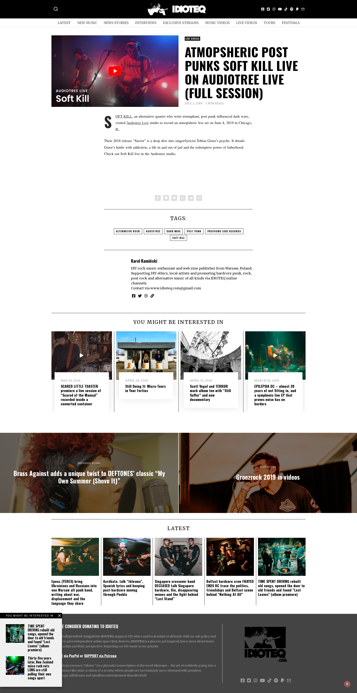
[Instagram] (273, 9)
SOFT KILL (123, 116)
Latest (64, 23)
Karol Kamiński (144, 261)
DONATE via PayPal (65, 655)
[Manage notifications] (347, 684)
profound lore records (224, 231)
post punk (194, 231)
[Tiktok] (285, 9)
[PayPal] (297, 9)
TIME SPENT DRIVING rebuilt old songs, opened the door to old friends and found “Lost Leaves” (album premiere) (41, 638)
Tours (269, 23)
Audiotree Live (137, 122)
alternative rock (128, 231)
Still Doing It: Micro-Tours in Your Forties (145, 388)
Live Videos (246, 23)
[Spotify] (291, 9)
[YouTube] (280, 9)
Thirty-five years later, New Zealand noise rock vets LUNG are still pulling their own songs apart (40, 668)
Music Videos (217, 23)
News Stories (116, 23)
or (81, 655)
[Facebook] (262, 9)
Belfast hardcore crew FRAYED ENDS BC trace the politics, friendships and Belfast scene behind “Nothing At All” (230, 587)
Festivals (291, 23)
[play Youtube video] (114, 71)
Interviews (145, 23)
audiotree (153, 231)
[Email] (303, 9)
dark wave (174, 231)
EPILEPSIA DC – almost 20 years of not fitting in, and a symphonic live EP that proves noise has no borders (275, 394)
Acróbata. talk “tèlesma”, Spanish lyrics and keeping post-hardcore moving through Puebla (124, 587)
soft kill (178, 238)
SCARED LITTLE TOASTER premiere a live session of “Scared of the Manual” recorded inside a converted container (81, 394)
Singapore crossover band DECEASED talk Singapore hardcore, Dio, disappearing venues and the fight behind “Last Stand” (176, 589)
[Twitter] (268, 9)
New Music (87, 23)
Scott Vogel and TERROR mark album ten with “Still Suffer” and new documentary (210, 392)
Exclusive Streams (181, 23)
